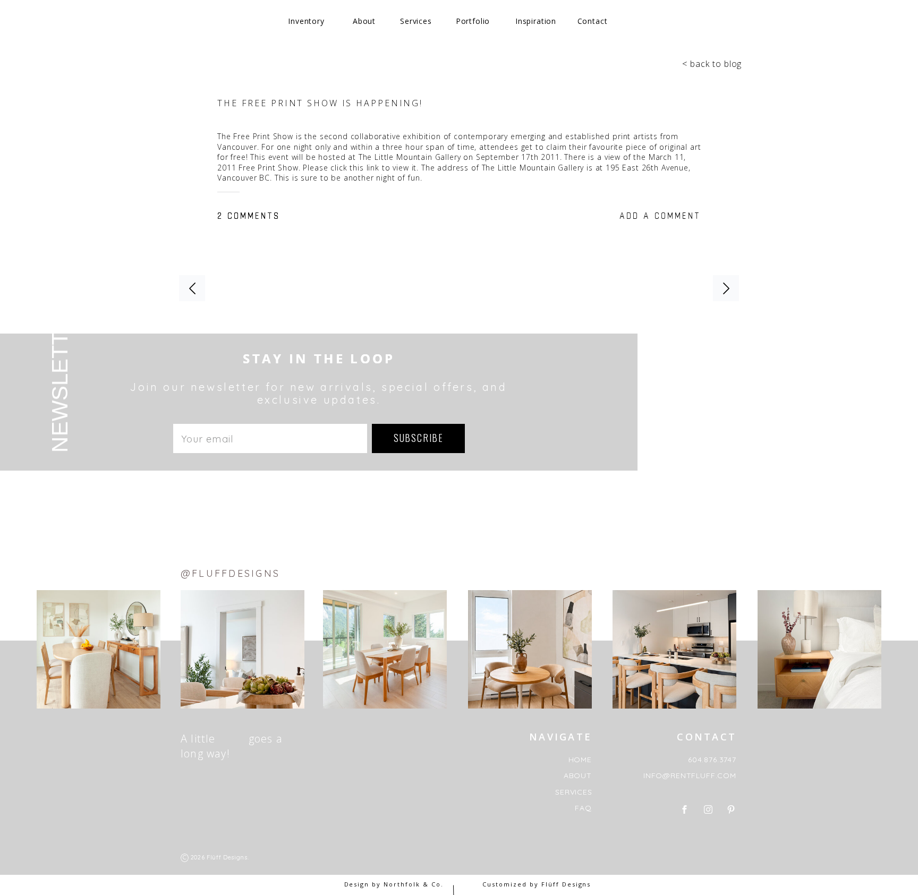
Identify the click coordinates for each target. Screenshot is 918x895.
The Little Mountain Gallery (410, 157)
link (373, 168)
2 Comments (248, 215)
